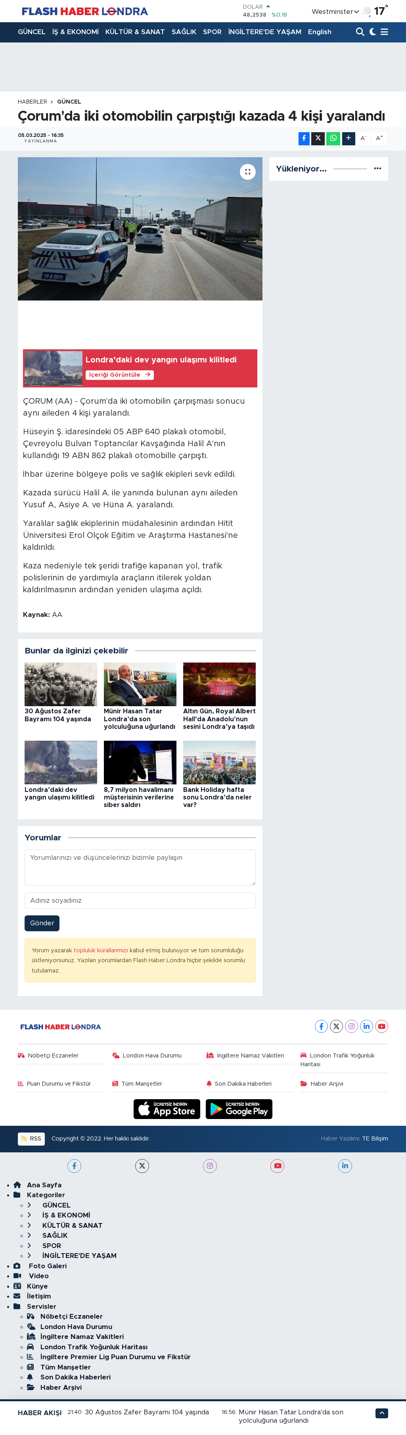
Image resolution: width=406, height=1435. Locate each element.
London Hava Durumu (152, 1056)
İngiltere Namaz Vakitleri (250, 1056)
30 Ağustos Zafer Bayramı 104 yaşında (147, 1412)
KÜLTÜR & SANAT (135, 32)
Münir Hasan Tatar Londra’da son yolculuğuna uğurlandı (139, 719)
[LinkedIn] (366, 1026)
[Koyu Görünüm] (371, 32)
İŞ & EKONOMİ (75, 32)
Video (38, 1276)
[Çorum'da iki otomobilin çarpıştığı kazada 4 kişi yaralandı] (140, 229)
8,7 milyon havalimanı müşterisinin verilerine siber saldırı (139, 797)
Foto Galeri (47, 1266)
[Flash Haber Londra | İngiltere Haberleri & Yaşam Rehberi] (84, 11)
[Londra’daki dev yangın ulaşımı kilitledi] (61, 762)
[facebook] (74, 1166)
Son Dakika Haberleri (243, 1084)
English (319, 32)
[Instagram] (351, 1026)
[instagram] (210, 1166)
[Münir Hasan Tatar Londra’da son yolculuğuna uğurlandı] (140, 684)
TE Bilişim (375, 1139)
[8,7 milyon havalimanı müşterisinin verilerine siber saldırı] (140, 762)
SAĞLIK (184, 32)
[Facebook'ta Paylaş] (304, 138)
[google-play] (239, 1108)
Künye (37, 1286)
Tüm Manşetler (141, 1084)
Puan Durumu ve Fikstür (59, 1084)
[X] (336, 1026)
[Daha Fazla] (348, 138)
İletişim (39, 1296)
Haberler (32, 102)
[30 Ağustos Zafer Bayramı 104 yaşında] (61, 684)
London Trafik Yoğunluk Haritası (338, 1060)
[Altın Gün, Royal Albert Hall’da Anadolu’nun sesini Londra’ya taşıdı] (219, 684)
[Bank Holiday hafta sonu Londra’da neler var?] (219, 762)
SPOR (212, 32)
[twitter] (142, 1166)
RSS (35, 1139)
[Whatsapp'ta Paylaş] (333, 138)
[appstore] (168, 1108)
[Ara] (361, 32)
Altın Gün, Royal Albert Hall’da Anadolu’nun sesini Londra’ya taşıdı (219, 719)
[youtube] (277, 1166)
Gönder (42, 923)
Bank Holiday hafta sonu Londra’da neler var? (217, 797)
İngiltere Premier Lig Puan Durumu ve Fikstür (115, 1357)
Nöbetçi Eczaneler (53, 1056)
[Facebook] (321, 1026)
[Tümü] (377, 169)
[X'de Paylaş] (318, 138)
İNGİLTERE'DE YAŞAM (264, 32)
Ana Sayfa (44, 1185)
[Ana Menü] (383, 32)
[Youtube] (381, 1026)
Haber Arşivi (327, 1084)
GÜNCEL (32, 32)
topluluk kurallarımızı (102, 950)
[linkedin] (345, 1166)
